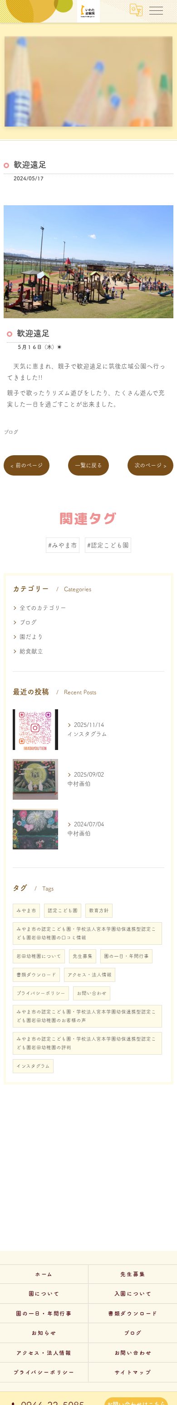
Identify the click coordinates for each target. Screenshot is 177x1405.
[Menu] (156, 10)
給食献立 (31, 651)
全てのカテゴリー (43, 608)
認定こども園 (63, 910)
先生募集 (83, 956)
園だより (31, 637)
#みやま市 (62, 545)
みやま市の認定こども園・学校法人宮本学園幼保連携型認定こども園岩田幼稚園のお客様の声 (86, 1016)
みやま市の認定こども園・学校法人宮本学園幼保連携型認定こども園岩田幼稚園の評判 (86, 1043)
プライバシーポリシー (40, 993)
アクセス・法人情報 (90, 974)
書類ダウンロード (36, 974)
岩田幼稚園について (38, 956)
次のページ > (150, 465)
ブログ (11, 431)
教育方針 (99, 910)
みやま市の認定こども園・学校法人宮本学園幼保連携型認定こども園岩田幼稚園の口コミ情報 (86, 933)
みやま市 (26, 910)
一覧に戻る (88, 465)
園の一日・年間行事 (126, 956)
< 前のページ (26, 465)
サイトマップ (133, 1372)
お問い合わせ (92, 993)
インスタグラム (33, 1066)
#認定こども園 (108, 545)
